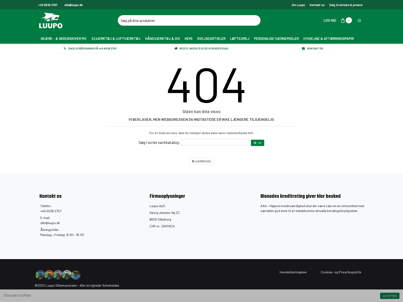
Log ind (329, 20)
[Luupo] (79, 20)
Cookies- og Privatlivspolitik (341, 272)
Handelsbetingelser (293, 272)
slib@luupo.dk (50, 223)
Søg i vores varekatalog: (159, 142)
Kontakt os (317, 5)
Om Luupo (298, 5)
